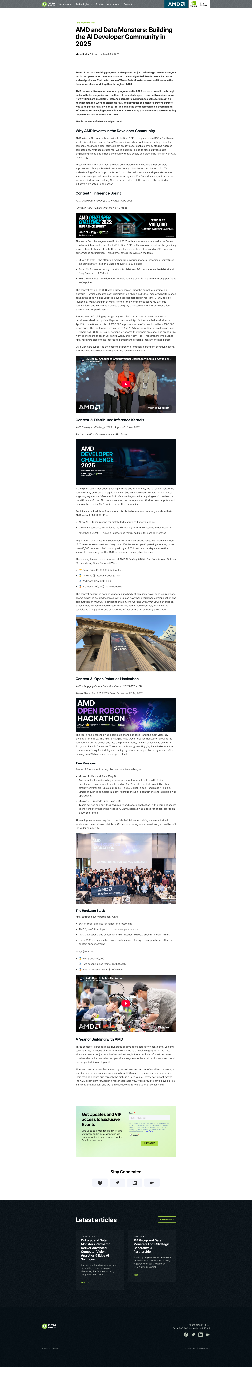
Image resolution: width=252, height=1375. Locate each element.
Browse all (167, 1219)
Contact (128, 4)
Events (99, 4)
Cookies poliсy (204, 1348)
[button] (65, 4)
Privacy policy (190, 1348)
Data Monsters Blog (85, 22)
